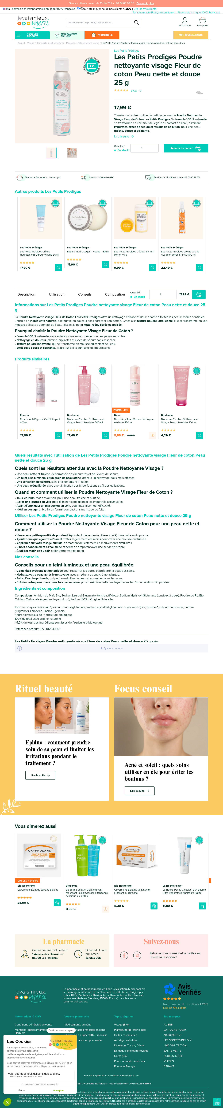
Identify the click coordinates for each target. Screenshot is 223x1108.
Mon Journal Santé (191, 35)
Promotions (105, 35)
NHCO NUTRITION (175, 1045)
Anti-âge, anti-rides (125, 1040)
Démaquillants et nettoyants (50, 43)
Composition (115, 294)
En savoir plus (145, 3)
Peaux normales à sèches (129, 1061)
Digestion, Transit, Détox (129, 1045)
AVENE (168, 1024)
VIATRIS (169, 1061)
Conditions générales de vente (33, 1024)
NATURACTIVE (173, 1035)
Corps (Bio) (120, 1056)
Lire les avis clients (144, 9)
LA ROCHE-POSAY (175, 1030)
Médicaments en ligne (69, 35)
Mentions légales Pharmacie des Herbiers (34, 1031)
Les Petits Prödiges (126, 51)
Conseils (84, 294)
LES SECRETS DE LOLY (177, 1040)
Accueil (21, 43)
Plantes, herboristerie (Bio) (130, 1030)
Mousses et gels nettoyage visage (82, 43)
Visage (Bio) (121, 1024)
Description (26, 294)
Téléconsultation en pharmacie (83, 1040)
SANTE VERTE (172, 1051)
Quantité (119, 146)
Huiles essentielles (125, 1035)
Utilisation (56, 294)
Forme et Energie (124, 1066)
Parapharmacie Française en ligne (153, 12)
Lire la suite (121, 136)
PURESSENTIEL (173, 1056)
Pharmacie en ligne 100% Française (199, 12)
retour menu (217, 1104)
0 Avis (134, 91)
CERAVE (169, 1066)
